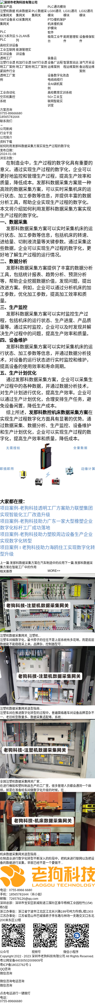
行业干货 (6, 133)
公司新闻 (6, 129)
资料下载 (6, 142)
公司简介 (6, 137)
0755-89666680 (11, 1001)
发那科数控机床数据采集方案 (58, 412)
